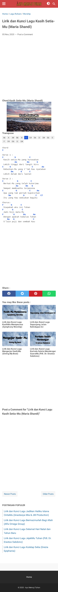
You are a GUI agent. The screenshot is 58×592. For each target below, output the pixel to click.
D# (44, 138)
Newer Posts (10, 494)
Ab (4, 138)
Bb (17, 138)
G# (22, 141)
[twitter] (22, 294)
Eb (48, 138)
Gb (13, 141)
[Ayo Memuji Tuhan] (29, 4)
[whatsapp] (49, 294)
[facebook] (9, 294)
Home (29, 577)
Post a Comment (25, 34)
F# (9, 141)
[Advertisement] (29, 69)
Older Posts (48, 494)
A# (13, 138)
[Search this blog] (54, 4)
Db (35, 138)
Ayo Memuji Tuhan (32, 587)
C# (30, 138)
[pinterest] (35, 294)
